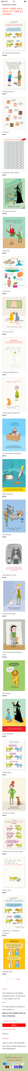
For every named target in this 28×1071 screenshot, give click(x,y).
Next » (19, 979)
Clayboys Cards (16, 1057)
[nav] (4, 1)
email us (5, 1034)
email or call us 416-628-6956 (13, 1043)
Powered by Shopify (14, 1060)
